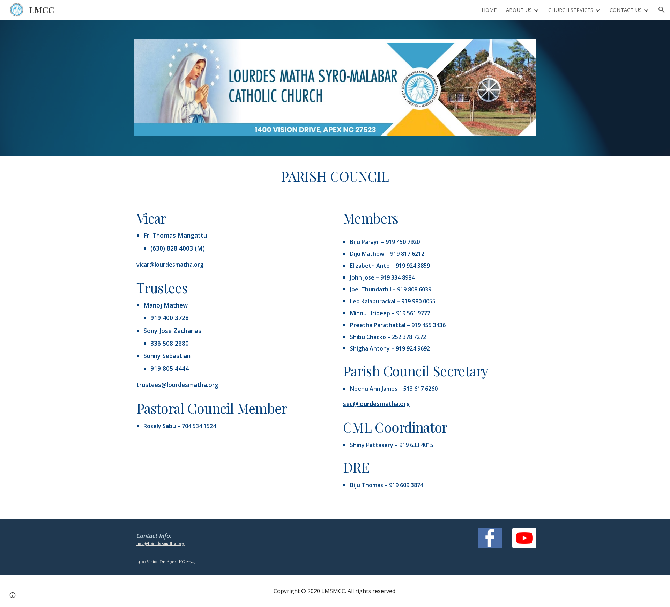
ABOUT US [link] (519, 9)
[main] (335, 176)
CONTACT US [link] (626, 9)
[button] (661, 9)
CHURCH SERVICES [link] (570, 9)
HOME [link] (489, 9)
